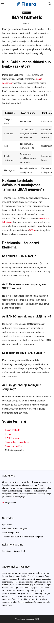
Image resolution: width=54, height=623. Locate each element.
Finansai (26, 13)
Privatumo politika (10, 533)
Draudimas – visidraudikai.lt (13, 551)
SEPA (32, 230)
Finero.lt (26, 23)
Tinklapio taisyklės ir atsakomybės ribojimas (22, 537)
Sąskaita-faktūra (13, 446)
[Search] (49, 4)
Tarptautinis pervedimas (17, 442)
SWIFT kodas (12, 438)
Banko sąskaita (12, 430)
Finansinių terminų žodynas (15, 528)
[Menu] (3, 4)
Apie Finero (7, 524)
